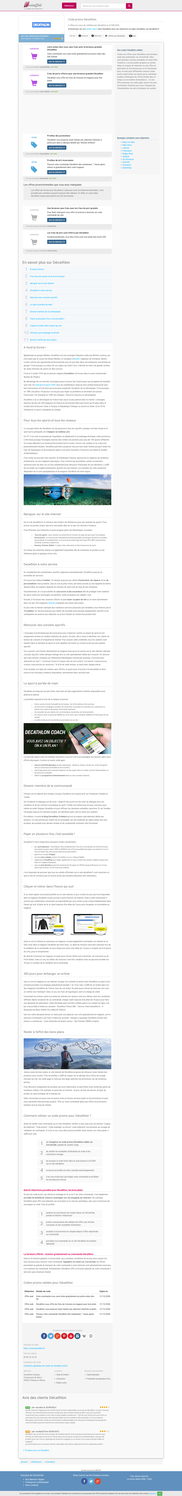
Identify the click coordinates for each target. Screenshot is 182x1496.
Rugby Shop (128, 153)
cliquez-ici (152, 1493)
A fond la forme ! (37, 269)
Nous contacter (32, 1485)
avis (133, 36)
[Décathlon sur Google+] (57, 1338)
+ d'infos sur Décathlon (116, 36)
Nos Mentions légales (35, 1479)
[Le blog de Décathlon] (91, 1338)
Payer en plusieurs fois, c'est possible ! (47, 319)
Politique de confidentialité (37, 1482)
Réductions (69, 6)
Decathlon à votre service (41, 290)
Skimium (52, 603)
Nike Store (127, 145)
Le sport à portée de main (41, 304)
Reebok (126, 156)
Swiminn (126, 162)
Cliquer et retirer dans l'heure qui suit (46, 325)
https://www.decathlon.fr (34, 1348)
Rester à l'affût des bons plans (43, 340)
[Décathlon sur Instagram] (77, 1338)
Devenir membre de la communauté (45, 311)
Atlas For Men (129, 142)
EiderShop (127, 168)
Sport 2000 (50, 385)
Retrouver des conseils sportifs (44, 297)
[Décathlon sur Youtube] (71, 1338)
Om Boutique (128, 159)
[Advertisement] (67, 113)
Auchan (77, 359)
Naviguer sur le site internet (42, 283)
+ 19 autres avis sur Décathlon (36, 1450)
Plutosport (127, 151)
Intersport (39, 385)
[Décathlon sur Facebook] (44, 1338)
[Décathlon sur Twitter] (51, 1338)
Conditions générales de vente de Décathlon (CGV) (45, 1366)
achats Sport (91, 29)
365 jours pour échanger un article (44, 333)
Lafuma (126, 148)
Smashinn (127, 165)
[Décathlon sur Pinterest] (64, 1338)
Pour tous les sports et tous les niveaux (47, 276)
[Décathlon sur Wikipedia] (84, 1338)
